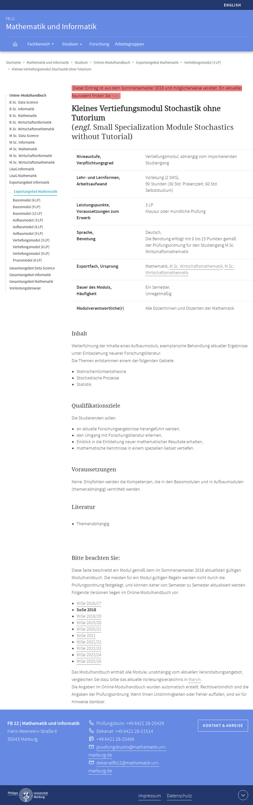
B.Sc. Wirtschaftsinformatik (30, 122)
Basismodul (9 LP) (27, 207)
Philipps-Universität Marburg (28, 795)
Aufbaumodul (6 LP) (28, 227)
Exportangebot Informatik (29, 182)
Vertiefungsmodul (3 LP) (202, 62)
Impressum (149, 796)
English (232, 5)
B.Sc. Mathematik (23, 115)
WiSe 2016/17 (89, 604)
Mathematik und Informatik (48, 62)
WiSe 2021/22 (89, 642)
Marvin (195, 680)
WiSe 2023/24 (89, 655)
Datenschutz (179, 796)
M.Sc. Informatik (22, 142)
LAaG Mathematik (23, 176)
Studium (70, 44)
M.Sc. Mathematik (23, 149)
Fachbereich (38, 44)
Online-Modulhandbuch (112, 62)
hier (114, 96)
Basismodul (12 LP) (27, 213)
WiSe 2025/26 (89, 661)
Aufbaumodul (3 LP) (28, 220)
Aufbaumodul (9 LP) (28, 233)
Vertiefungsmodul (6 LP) (31, 247)
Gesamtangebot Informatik (30, 275)
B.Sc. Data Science (23, 102)
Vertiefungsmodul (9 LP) (31, 253)
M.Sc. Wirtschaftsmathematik (32, 162)
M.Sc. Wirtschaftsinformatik (30, 155)
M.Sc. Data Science (24, 135)
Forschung (99, 44)
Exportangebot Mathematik (157, 62)
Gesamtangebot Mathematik (31, 281)
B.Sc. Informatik (21, 109)
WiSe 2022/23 (89, 649)
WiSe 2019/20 (89, 623)
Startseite (13, 62)
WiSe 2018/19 (89, 616)
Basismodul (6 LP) (27, 200)
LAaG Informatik (21, 169)
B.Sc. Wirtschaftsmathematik (31, 129)
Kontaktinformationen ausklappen (243, 795)
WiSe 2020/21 (89, 629)
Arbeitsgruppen (129, 44)
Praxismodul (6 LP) (27, 260)
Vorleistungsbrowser (25, 288)
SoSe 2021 (86, 636)
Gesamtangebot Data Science (32, 268)
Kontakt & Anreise (223, 725)
